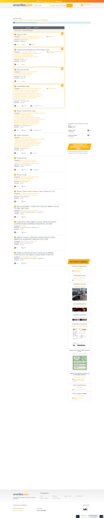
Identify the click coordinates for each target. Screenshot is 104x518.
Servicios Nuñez (72, 135)
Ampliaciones (17, 94)
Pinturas (23, 91)
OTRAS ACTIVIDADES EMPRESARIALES (24, 178)
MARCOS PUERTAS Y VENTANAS (28, 210)
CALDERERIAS (33, 162)
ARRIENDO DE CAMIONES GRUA (22, 145)
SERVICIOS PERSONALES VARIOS (22, 180)
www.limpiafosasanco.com (37, 130)
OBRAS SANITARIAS (19, 58)
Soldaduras (17, 90)
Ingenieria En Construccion (27, 88)
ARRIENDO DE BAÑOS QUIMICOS (22, 114)
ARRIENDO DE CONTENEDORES (22, 146)
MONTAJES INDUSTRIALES (30, 140)
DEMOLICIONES (18, 195)
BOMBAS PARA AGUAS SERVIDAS (22, 122)
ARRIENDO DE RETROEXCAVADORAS (23, 55)
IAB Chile (85, 508)
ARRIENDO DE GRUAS (25, 137)
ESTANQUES (30, 36)
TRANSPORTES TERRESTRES (21, 142)
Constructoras (37, 88)
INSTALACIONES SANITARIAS (21, 119)
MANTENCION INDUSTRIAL (21, 121)
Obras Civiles (17, 96)
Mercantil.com (79, 496)
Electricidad (34, 91)
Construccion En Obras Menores (31, 90)
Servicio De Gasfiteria (19, 99)
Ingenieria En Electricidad (20, 93)
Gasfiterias (28, 91)
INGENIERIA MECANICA (33, 38)
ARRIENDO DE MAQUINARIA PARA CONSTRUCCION (27, 53)
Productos (54, 496)
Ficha (90, 130)
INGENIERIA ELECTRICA (35, 142)
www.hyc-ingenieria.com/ (37, 105)
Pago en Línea (67, 496)
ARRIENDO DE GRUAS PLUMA (37, 139)
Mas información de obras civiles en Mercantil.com (26, 22)
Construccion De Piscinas (33, 93)
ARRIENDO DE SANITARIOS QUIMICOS (24, 116)
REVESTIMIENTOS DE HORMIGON (22, 73)
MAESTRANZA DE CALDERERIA (22, 162)
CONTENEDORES (18, 140)
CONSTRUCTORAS (25, 72)
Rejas (21, 90)
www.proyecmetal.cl (36, 169)
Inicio (41, 496)
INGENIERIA (23, 226)
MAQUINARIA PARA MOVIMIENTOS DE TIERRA (26, 56)
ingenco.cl (33, 44)
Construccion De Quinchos (35, 94)
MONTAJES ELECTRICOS (20, 143)
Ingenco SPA (71, 130)
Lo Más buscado (56, 498)
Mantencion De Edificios (20, 98)
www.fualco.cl (35, 153)
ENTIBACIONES (24, 52)
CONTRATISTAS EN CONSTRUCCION (29, 177)
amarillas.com (22, 5)
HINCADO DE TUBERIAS (20, 38)
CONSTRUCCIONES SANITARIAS (22, 117)
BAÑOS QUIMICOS (40, 113)
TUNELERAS (23, 36)
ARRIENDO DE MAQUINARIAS (27, 113)
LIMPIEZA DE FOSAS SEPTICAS (37, 119)
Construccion (17, 91)
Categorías (28, 27)
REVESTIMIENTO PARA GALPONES (23, 75)
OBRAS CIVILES (37, 36)
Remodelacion (24, 94)
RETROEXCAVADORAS (34, 121)
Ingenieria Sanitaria (31, 98)
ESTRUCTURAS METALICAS (29, 195)
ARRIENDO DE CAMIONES (33, 143)
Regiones (36, 27)
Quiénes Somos (44, 498)
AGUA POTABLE (35, 122)
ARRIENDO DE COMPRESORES (30, 124)
